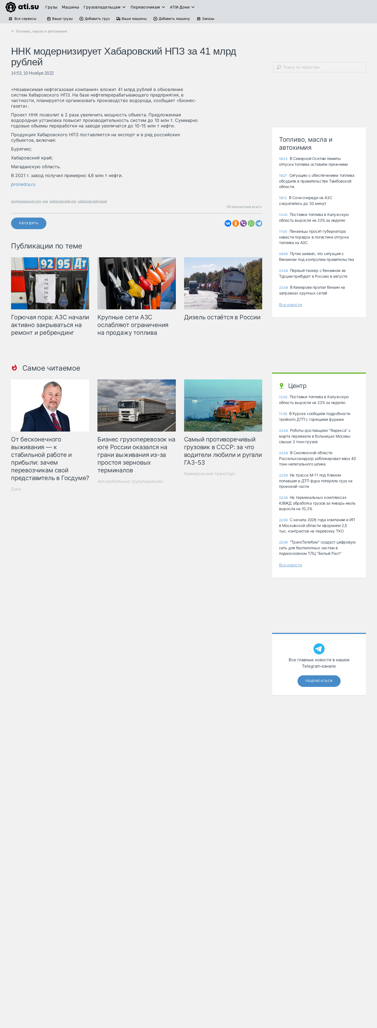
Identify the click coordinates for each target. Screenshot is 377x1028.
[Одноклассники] (235, 223)
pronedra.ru (23, 184)
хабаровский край (92, 201)
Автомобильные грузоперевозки (130, 481)
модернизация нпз (26, 201)
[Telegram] (259, 223)
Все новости (290, 304)
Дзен (16, 489)
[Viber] (243, 223)
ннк (45, 201)
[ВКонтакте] (228, 223)
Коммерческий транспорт (209, 473)
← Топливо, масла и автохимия (39, 31)
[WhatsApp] (251, 223)
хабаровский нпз (62, 201)
